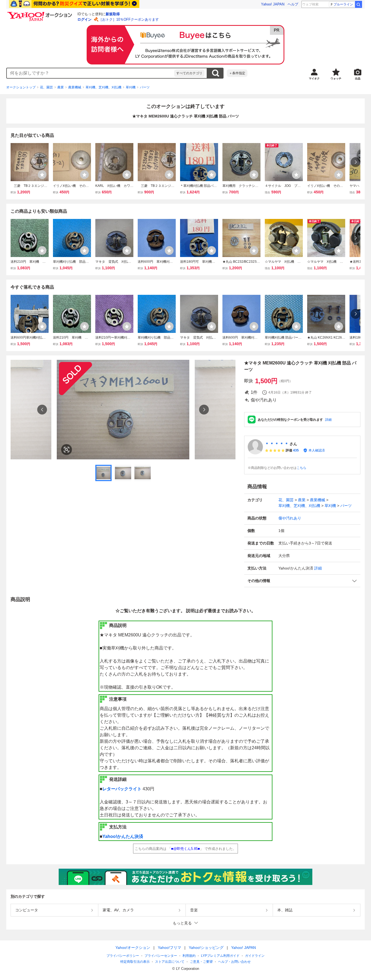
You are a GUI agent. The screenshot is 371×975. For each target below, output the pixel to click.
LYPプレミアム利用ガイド (220, 956)
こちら (301, 468)
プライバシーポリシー (122, 956)
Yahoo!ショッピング (206, 947)
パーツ (145, 87)
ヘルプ (293, 4)
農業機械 (74, 87)
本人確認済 (317, 450)
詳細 (328, 420)
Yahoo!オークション (132, 947)
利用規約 (189, 956)
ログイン (84, 19)
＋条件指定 (237, 73)
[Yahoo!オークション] (40, 13)
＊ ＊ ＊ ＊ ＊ (276, 444)
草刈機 (131, 87)
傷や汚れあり (289, 518)
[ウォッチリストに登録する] (42, 174)
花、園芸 (46, 87)
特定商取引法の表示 (135, 962)
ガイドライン (255, 956)
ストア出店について (169, 962)
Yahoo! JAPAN (272, 4)
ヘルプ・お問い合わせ (234, 962)
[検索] (358, 4)
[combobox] (90, 73)
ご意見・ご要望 (201, 962)
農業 (60, 87)
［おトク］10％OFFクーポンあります (129, 19)
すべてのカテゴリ (189, 73)
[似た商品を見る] (66, 449)
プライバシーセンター (160, 956)
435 (296, 450)
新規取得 (113, 14)
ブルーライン (343, 4)
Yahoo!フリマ (169, 947)
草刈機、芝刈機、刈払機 (103, 87)
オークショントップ (21, 87)
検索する (215, 73)
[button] (302, 581)
